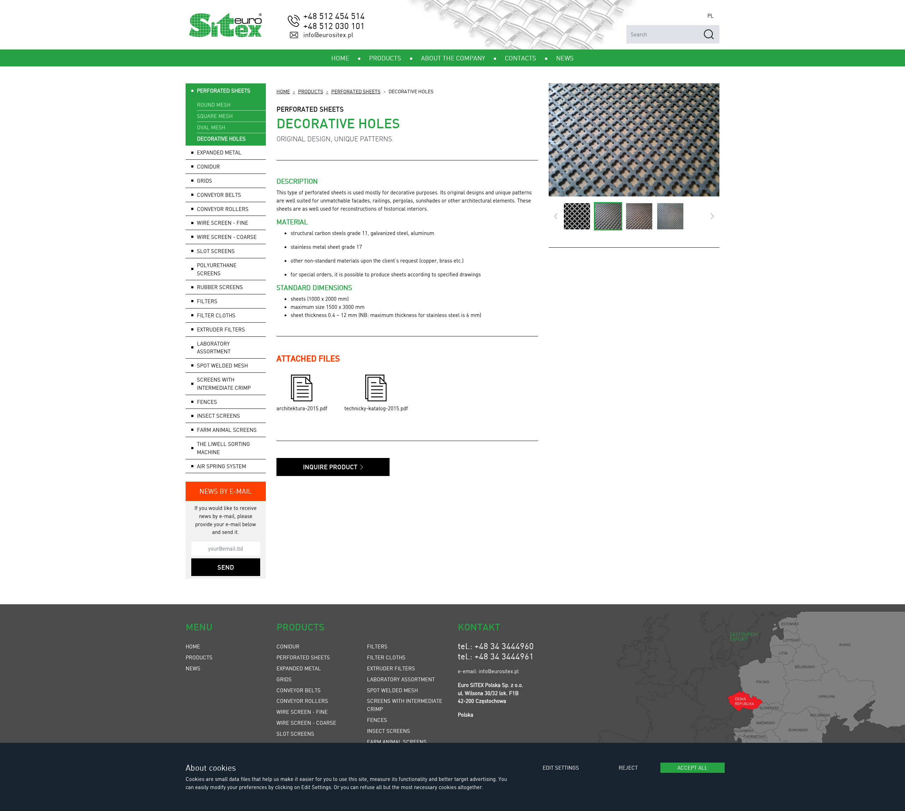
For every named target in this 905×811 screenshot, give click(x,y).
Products (310, 91)
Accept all (692, 767)
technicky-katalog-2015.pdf (376, 408)
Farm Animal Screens (397, 741)
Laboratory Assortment (401, 679)
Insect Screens (388, 730)
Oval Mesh (211, 127)
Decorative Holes (221, 138)
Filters (377, 646)
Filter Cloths (386, 657)
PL (710, 15)
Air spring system (221, 466)
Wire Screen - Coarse (306, 722)
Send (225, 567)
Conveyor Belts (298, 690)
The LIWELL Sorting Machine (223, 448)
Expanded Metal (298, 668)
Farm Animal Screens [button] (227, 429)
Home (283, 91)
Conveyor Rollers (223, 208)
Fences (377, 719)
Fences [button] (207, 401)
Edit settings (561, 767)
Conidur (208, 166)
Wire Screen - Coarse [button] (227, 236)
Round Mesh (213, 104)
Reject (628, 767)
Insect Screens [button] (218, 415)
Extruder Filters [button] (221, 329)
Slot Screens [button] (216, 250)
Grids (284, 679)
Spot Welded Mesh (222, 365)
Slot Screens (295, 733)
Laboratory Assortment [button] (213, 347)
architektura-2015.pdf (301, 408)
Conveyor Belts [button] (219, 194)
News (193, 668)
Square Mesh (215, 115)
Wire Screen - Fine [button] (222, 222)
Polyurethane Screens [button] (217, 269)
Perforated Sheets (355, 91)
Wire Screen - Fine (302, 711)
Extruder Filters (391, 668)
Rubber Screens (220, 286)
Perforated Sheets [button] (223, 90)
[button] (556, 216)
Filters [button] (207, 301)
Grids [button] (204, 180)
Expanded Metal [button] (219, 152)
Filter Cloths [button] (216, 315)
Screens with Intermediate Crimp (224, 383)
